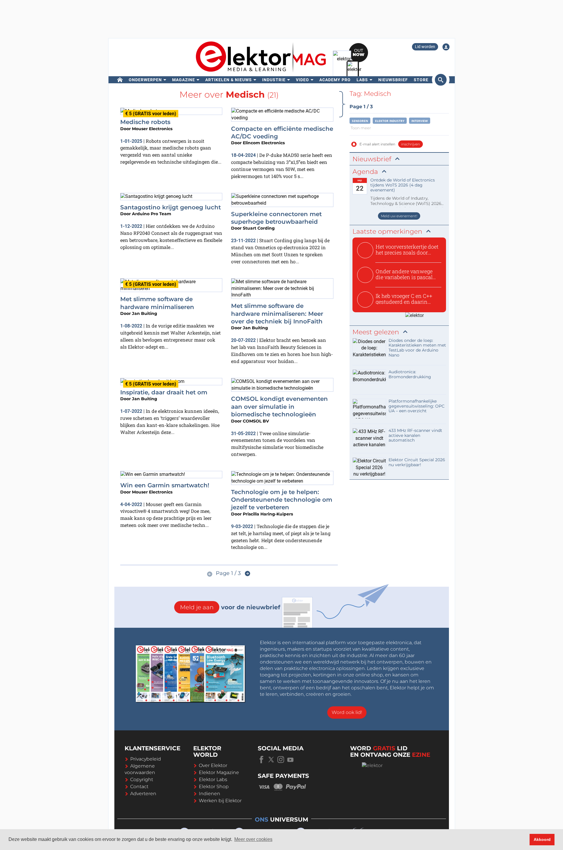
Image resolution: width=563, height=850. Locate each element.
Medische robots (145, 121)
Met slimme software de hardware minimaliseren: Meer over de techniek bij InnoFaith (277, 313)
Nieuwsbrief (393, 79)
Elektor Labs (213, 779)
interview (419, 121)
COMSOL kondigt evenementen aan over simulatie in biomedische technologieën (279, 406)
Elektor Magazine (219, 772)
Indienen (209, 793)
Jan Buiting (144, 313)
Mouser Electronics (152, 128)
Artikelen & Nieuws (228, 79)
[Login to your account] (446, 46)
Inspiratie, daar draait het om (163, 392)
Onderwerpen (145, 79)
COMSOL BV (256, 421)
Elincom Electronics (264, 142)
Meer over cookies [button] (253, 839)
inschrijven (410, 144)
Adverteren (143, 793)
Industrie (274, 79)
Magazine (183, 79)
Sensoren (360, 121)
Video (302, 79)
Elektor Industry (389, 121)
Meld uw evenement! (399, 216)
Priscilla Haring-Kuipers (268, 514)
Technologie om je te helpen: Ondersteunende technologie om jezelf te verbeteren (281, 499)
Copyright (141, 779)
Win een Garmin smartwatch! (164, 485)
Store (421, 79)
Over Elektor (213, 765)
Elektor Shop (214, 786)
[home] (120, 80)
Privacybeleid (145, 759)
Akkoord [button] (542, 839)
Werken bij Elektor (220, 800)
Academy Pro (335, 79)
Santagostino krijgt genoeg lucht (170, 207)
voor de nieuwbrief (230, 607)
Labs (362, 79)
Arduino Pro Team (151, 213)
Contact (139, 786)
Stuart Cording (259, 228)
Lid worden (425, 46)
